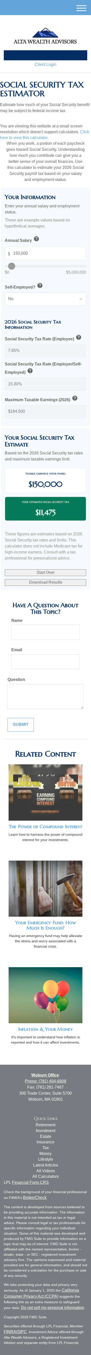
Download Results (45, 582)
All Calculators (45, 1176)
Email (16, 650)
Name (16, 620)
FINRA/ (10, 1332)
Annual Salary (22, 240)
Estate (45, 1136)
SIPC (22, 1332)
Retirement (45, 1125)
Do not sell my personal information (52, 1307)
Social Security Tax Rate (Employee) (43, 338)
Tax (45, 1148)
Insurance (45, 1142)
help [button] (36, 239)
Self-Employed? (24, 286)
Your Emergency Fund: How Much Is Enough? (45, 925)
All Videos (45, 1171)
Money (45, 1153)
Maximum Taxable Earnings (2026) (41, 399)
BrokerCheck (35, 1197)
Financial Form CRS (30, 1182)
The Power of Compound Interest (45, 826)
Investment (45, 1131)
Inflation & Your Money (45, 1029)
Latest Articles (45, 1165)
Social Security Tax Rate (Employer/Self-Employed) (43, 369)
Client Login (45, 64)
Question (16, 679)
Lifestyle (45, 1159)
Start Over (46, 572)
